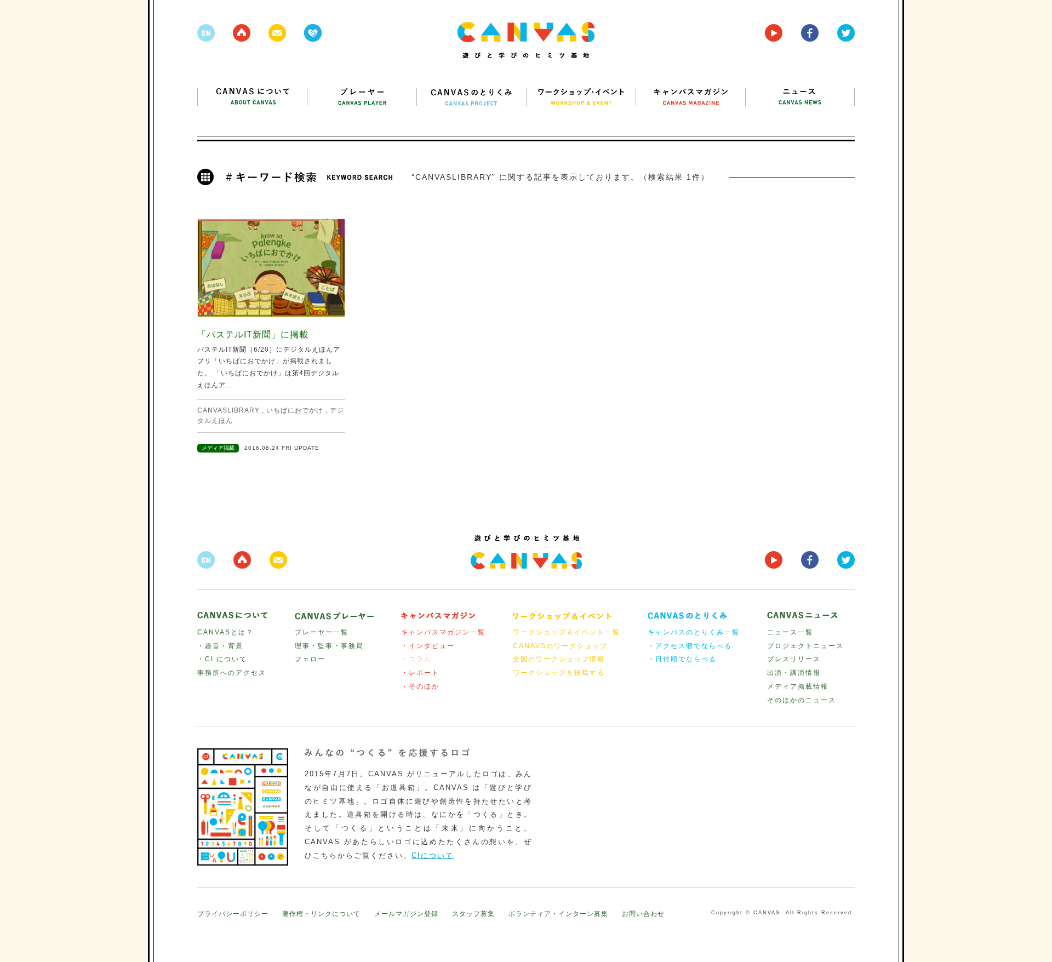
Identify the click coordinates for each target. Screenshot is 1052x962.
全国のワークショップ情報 (559, 659)
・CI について (222, 659)
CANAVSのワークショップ (560, 646)
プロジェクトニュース (805, 646)
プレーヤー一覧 (321, 632)
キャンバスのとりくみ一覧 (694, 632)
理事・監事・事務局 (329, 646)
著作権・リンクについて (321, 914)
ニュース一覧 (790, 632)
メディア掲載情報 (797, 686)
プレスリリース (794, 659)
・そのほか (420, 686)
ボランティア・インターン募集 (558, 914)
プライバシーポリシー (232, 914)
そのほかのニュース (801, 700)
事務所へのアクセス (231, 673)
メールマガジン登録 (406, 914)
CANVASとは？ (225, 632)
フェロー (310, 659)
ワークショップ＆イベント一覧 (566, 632)
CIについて (432, 855)
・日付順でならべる (682, 659)
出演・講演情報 (794, 673)
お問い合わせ (643, 914)
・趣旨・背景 (220, 646)
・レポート (420, 673)
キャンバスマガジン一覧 (443, 632)
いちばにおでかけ (294, 410)
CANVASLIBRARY (228, 410)
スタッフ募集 (473, 914)
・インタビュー (428, 646)
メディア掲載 (218, 448)
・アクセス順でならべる (690, 646)
